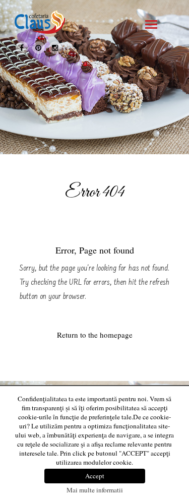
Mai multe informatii (95, 490)
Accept (94, 475)
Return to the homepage (95, 335)
